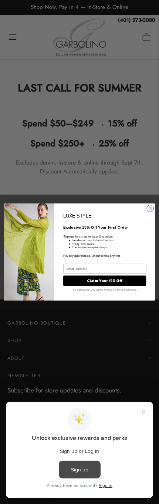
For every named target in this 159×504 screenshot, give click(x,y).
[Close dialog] (150, 208)
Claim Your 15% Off (104, 281)
